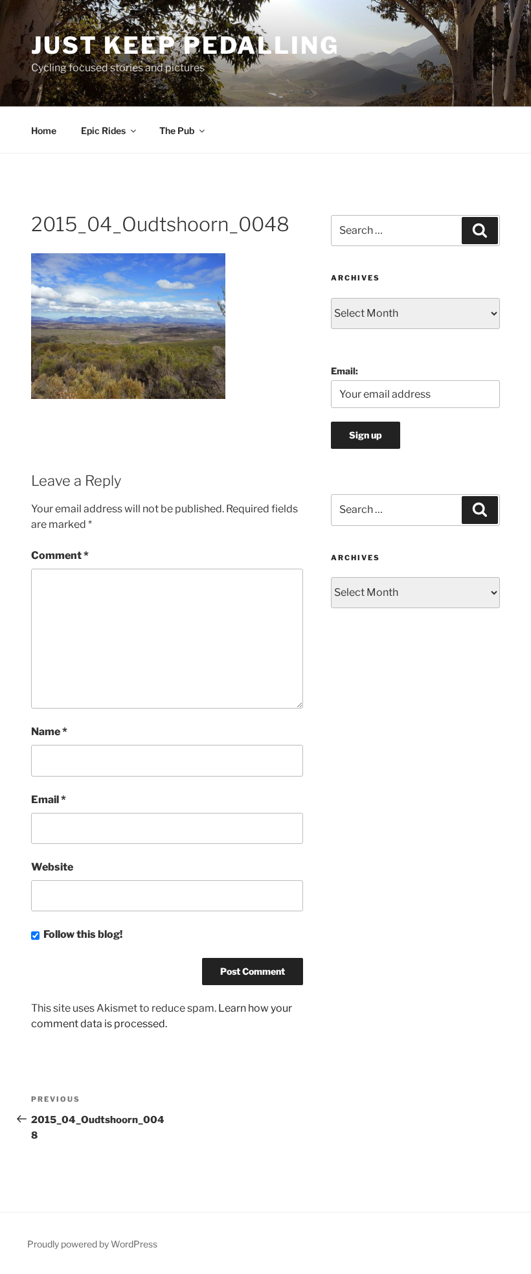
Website (52, 867)
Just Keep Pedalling (185, 45)
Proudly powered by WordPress (92, 1243)
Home (43, 130)
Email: (344, 370)
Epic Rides (103, 130)
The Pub (176, 130)
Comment (60, 555)
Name (49, 731)
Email (48, 799)
